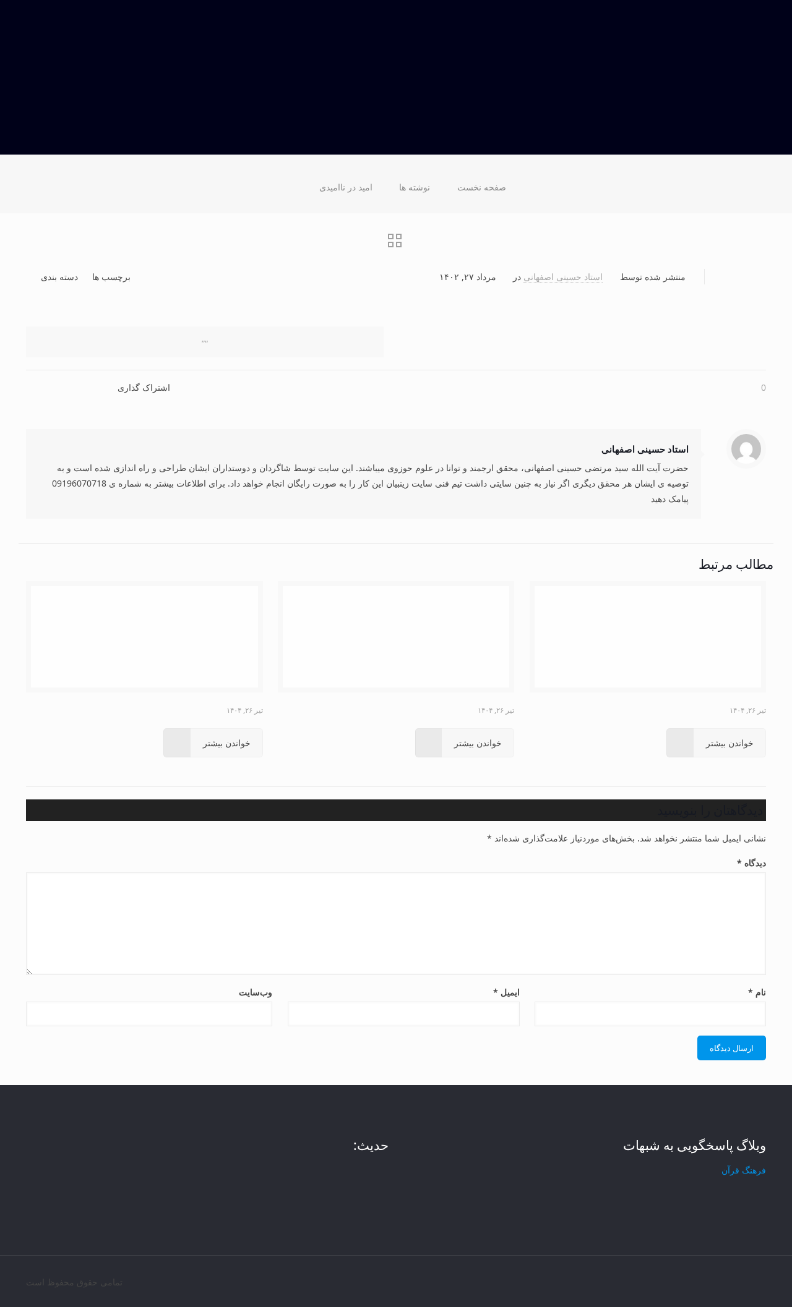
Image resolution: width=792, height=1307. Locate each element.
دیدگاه (751, 863)
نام (757, 992)
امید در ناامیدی (345, 187)
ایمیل (506, 992)
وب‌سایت (255, 992)
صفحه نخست (481, 187)
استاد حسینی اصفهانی (563, 277)
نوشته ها (414, 187)
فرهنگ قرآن (743, 1170)
